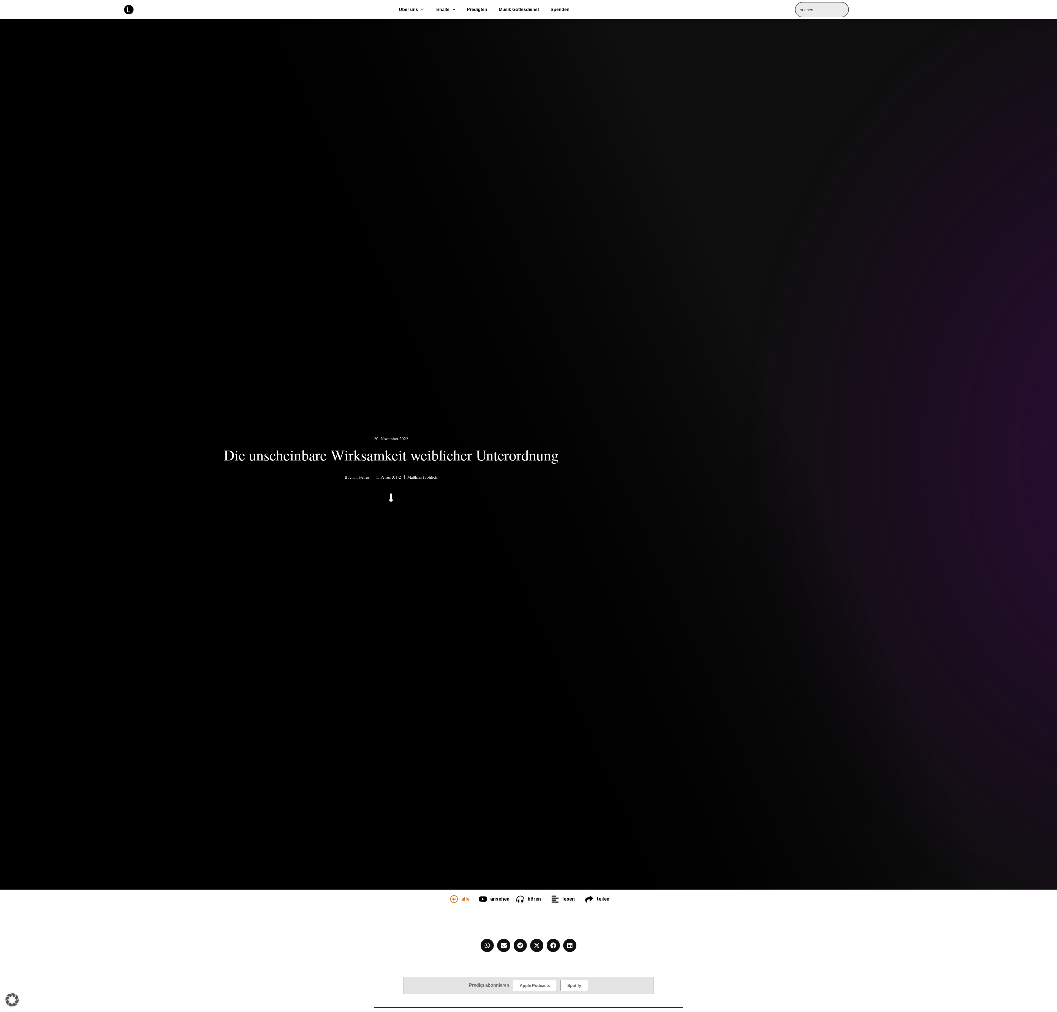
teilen (602, 899)
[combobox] (822, 9)
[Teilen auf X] (536, 945)
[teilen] (589, 899)
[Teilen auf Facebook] (553, 945)
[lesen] (555, 899)
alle (465, 899)
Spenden (560, 9)
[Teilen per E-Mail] (503, 945)
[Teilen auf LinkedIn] (569, 945)
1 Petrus (363, 477)
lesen (568, 899)
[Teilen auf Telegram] (520, 945)
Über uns (408, 9)
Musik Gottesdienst (519, 9)
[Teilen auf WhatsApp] (487, 945)
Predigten (477, 9)
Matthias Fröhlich (422, 477)
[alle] (454, 899)
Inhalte (442, 9)
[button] (12, 1000)
